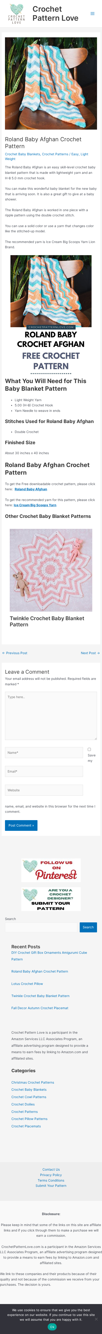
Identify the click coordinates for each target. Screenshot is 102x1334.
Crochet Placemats (26, 1126)
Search (10, 919)
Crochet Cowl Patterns (28, 1097)
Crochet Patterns (55, 154)
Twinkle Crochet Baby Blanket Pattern (40, 996)
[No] (96, 1319)
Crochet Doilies (23, 1104)
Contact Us (51, 1169)
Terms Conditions (51, 1180)
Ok (52, 1327)
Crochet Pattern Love (55, 13)
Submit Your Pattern (51, 1186)
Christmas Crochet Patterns (32, 1082)
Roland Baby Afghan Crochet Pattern (39, 971)
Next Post (90, 653)
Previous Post (14, 653)
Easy (75, 154)
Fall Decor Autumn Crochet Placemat (39, 1008)
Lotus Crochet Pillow (27, 984)
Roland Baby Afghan (31, 489)
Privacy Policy (51, 1175)
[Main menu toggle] (92, 14)
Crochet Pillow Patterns (29, 1119)
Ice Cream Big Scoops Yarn (35, 505)
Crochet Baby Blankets (22, 154)
